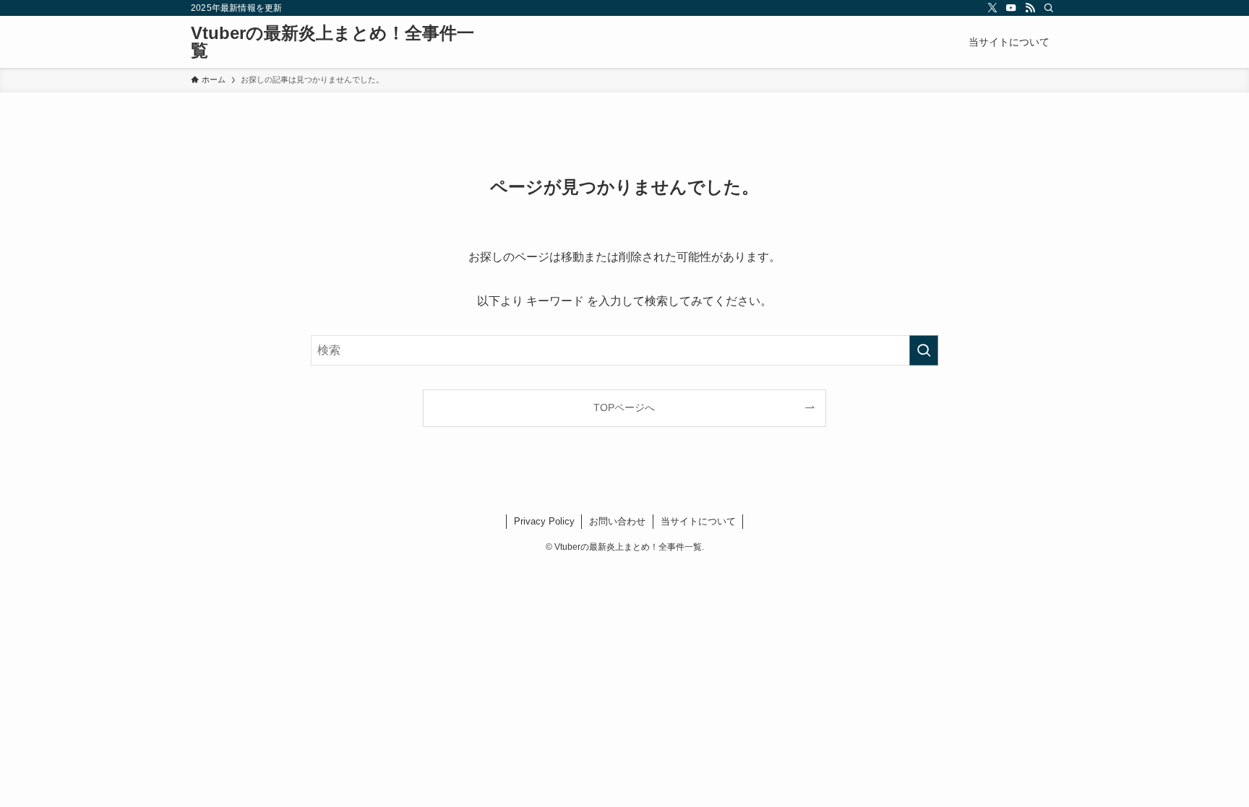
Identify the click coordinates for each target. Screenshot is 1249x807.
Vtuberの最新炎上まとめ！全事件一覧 (332, 42)
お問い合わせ (617, 521)
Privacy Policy (544, 521)
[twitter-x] (992, 8)
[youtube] (1011, 8)
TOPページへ (624, 407)
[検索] (1048, 8)
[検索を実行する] (923, 350)
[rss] (1030, 8)
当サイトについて (698, 521)
